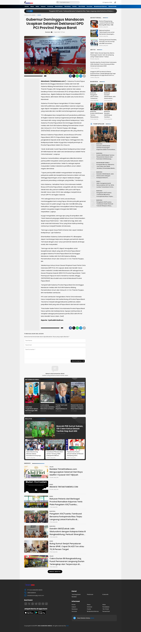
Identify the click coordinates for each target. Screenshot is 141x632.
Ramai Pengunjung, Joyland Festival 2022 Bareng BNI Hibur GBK (106, 23)
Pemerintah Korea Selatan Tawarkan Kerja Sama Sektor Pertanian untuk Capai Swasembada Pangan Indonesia (78, 409)
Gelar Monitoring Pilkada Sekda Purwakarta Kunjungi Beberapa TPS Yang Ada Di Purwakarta (34, 455)
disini (92, 618)
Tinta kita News (30, 15)
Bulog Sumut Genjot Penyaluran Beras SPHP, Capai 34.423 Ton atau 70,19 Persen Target (67, 546)
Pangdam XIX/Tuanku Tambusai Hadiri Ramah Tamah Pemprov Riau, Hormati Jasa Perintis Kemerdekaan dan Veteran (105, 205)
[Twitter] (73, 76)
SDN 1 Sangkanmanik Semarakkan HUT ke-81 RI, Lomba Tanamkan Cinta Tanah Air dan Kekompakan (105, 186)
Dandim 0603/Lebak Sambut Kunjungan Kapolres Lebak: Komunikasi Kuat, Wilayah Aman (110, 118)
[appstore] (29, 614)
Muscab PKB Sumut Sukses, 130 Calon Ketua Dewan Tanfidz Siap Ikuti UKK (69, 428)
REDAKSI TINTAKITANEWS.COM (64, 486)
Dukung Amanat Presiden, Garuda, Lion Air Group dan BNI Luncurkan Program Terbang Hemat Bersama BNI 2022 (108, 43)
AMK (67, 626)
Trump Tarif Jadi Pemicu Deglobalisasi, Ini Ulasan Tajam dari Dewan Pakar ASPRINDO (62, 409)
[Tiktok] (46, 603)
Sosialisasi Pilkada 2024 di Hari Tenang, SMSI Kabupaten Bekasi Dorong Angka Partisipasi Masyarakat (55, 455)
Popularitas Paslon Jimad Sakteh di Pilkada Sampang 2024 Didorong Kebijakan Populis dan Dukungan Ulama (75, 456)
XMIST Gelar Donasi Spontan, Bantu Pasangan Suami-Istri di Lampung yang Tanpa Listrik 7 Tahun (102, 55)
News (39, 15)
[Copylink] (84, 76)
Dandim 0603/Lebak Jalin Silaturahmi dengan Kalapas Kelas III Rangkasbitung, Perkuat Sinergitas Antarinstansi (68, 533)
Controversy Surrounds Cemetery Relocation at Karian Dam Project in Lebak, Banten (47, 408)
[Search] (57, 2)
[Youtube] (43, 603)
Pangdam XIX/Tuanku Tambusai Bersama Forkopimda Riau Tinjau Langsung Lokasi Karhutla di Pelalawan (63, 11)
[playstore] (40, 614)
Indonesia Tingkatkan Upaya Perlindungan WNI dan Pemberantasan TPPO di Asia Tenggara (32, 411)
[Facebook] (70, 76)
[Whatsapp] (32, 603)
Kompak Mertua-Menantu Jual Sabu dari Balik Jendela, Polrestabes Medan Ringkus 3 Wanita (105, 167)
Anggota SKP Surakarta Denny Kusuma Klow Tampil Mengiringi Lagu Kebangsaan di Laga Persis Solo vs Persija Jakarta (103, 74)
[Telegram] (80, 76)
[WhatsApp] (77, 76)
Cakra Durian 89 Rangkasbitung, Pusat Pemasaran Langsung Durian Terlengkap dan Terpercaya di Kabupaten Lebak (67, 562)
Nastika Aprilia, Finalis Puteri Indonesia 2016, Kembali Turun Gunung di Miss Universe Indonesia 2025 (103, 64)
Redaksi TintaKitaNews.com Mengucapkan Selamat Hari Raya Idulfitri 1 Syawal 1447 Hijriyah (66, 472)
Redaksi (48, 32)
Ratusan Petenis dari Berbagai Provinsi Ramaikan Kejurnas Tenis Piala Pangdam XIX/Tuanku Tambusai (66, 503)
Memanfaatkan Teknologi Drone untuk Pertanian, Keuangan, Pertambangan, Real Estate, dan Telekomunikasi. (106, 35)
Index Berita (55, 571)
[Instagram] (39, 603)
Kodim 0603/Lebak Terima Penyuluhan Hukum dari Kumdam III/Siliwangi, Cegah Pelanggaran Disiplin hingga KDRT (106, 158)
